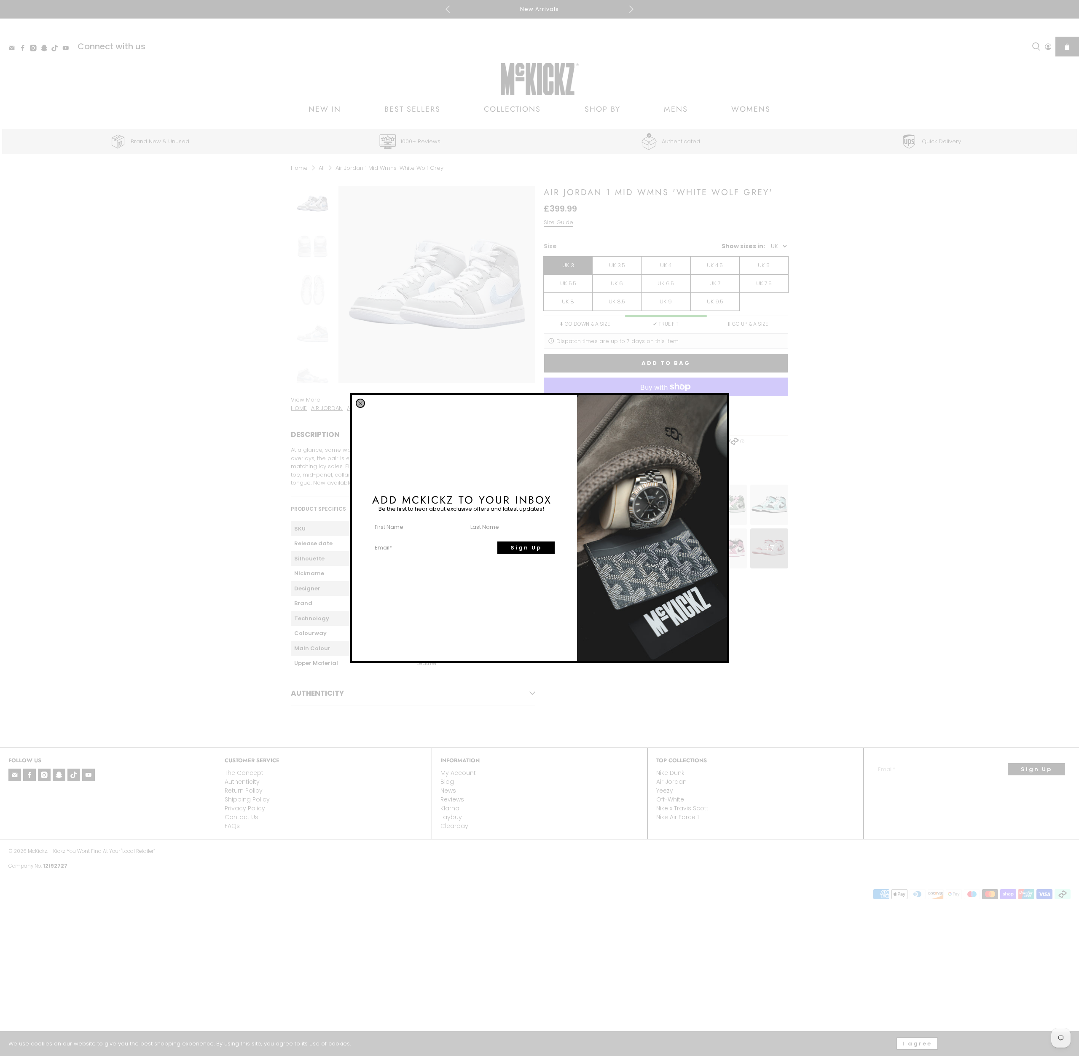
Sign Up (526, 548)
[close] (360, 403)
